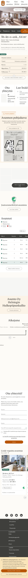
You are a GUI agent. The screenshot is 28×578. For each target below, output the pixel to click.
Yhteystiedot (12, 528)
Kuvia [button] (13, 31)
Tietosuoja (11, 553)
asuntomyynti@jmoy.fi (11, 99)
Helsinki (3, 39)
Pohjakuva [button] (6, 31)
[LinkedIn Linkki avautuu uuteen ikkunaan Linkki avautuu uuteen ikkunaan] (21, 515)
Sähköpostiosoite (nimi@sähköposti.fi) (10, 418)
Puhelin (2, 423)
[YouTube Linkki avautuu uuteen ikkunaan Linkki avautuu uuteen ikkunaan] (16, 515)
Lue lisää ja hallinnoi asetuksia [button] (10, 567)
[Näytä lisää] (14, 76)
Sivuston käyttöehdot (14, 550)
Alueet (10, 544)
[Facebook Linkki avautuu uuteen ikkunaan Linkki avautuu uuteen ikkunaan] (6, 515)
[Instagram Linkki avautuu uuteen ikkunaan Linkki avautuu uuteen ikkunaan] (11, 515)
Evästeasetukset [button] (12, 556)
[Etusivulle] (3, 3)
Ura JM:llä (11, 525)
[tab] (9, 114)
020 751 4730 (11, 101)
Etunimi (3, 409)
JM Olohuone (12, 540)
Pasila (7, 39)
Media (10, 534)
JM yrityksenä (12, 521)
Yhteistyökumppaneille (14, 537)
